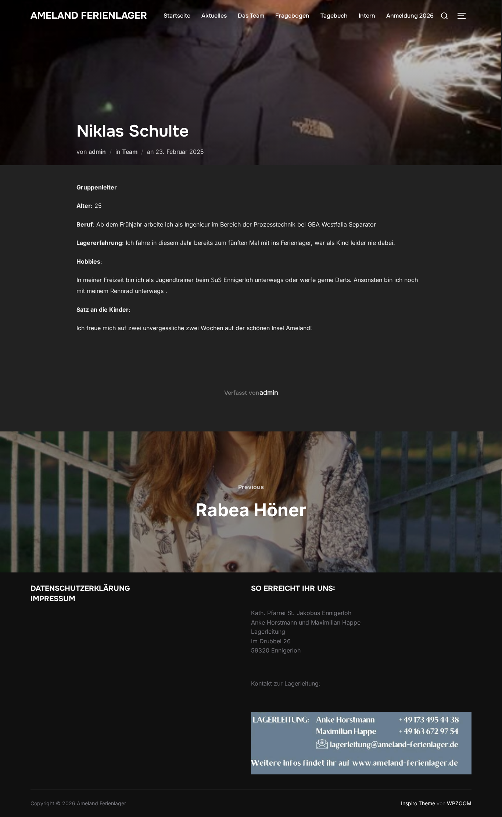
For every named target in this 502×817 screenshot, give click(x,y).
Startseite (177, 15)
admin (97, 151)
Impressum (53, 598)
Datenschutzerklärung (80, 588)
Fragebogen (292, 15)
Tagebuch (334, 15)
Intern (367, 15)
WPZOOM (459, 803)
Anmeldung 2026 (410, 15)
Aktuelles (214, 15)
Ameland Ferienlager (89, 16)
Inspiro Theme (418, 803)
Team (129, 151)
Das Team (251, 15)
